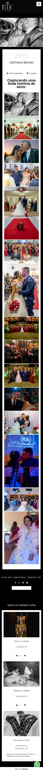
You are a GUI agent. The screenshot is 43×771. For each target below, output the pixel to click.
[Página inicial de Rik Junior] (7, 6)
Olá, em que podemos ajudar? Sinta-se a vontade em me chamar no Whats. (21, 755)
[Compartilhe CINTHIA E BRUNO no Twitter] (23, 583)
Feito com (21, 769)
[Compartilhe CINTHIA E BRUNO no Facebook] (15, 583)
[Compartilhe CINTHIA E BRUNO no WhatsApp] (19, 583)
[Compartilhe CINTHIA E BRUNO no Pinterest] (27, 583)
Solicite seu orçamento (21, 588)
